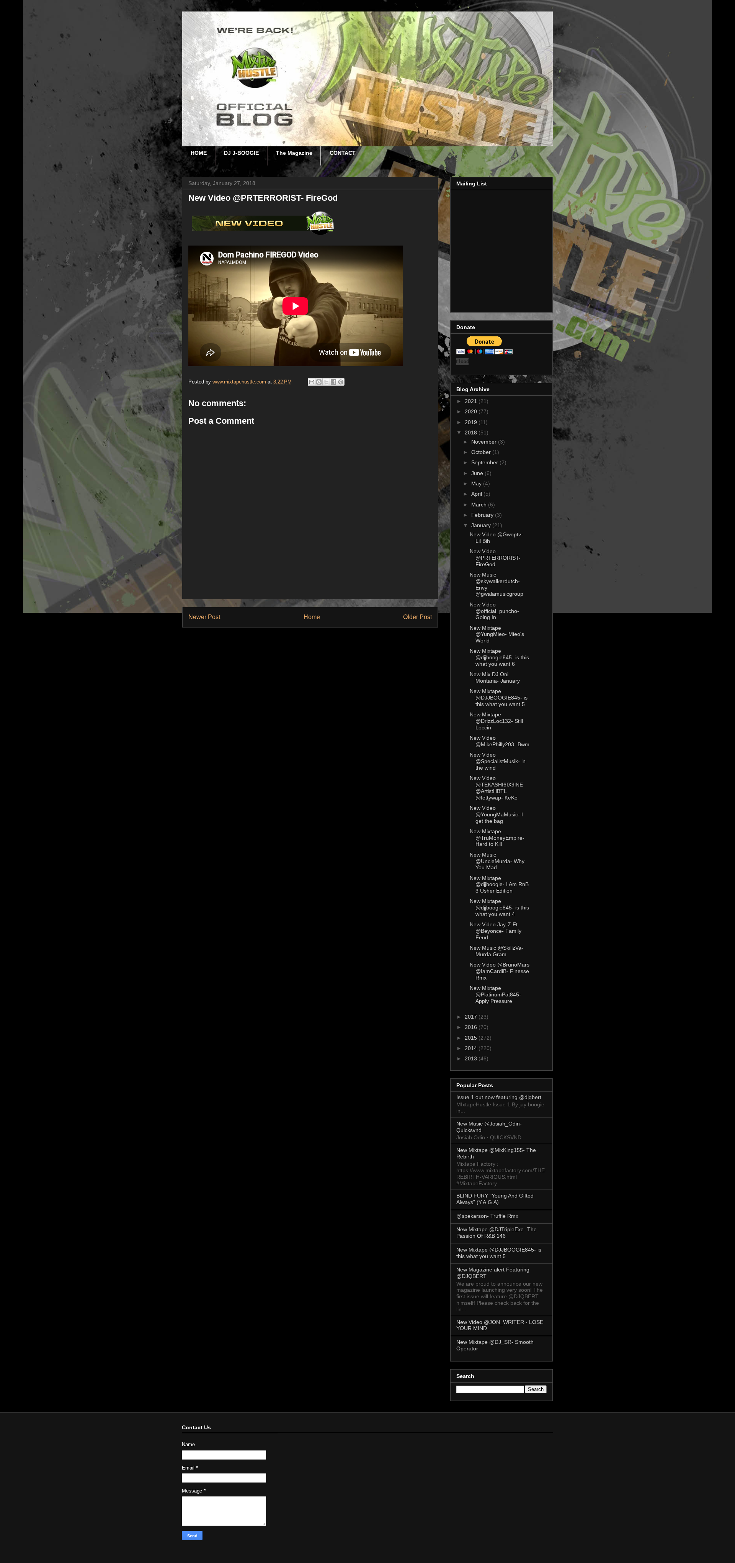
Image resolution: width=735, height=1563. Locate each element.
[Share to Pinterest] (341, 382)
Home (312, 617)
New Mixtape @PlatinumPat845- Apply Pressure (495, 994)
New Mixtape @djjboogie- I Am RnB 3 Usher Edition (499, 884)
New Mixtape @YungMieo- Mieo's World (497, 634)
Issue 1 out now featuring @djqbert (498, 1097)
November (484, 442)
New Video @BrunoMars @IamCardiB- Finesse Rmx (499, 971)
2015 (472, 1038)
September (485, 462)
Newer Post (204, 617)
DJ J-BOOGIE (241, 153)
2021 (472, 401)
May (477, 483)
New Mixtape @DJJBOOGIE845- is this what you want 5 (499, 697)
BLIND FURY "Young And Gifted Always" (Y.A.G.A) (495, 1199)
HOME (199, 153)
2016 (472, 1027)
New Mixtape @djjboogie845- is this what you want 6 (499, 657)
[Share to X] (326, 382)
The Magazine (294, 153)
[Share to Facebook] (333, 382)
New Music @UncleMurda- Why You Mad (497, 861)
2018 (472, 432)
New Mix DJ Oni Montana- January (495, 677)
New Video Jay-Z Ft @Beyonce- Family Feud (495, 930)
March (479, 504)
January (481, 525)
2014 (472, 1048)
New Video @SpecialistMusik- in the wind (498, 761)
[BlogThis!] (319, 382)
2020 (472, 411)
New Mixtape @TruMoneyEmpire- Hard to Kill (497, 837)
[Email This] (311, 382)
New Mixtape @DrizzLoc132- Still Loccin (496, 721)
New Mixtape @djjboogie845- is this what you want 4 (499, 907)
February (483, 515)
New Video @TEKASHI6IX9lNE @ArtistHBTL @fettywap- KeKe (496, 787)
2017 (472, 1017)
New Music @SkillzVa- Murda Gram (496, 951)
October (481, 452)
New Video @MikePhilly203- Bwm (499, 741)
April (477, 494)
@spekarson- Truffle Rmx (487, 1216)
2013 (472, 1058)
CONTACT (343, 153)
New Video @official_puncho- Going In (494, 611)
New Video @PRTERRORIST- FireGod (495, 557)
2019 (472, 422)
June (478, 473)
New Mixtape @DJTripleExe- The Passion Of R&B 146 (496, 1232)
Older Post (417, 617)
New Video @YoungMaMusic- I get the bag (496, 814)
